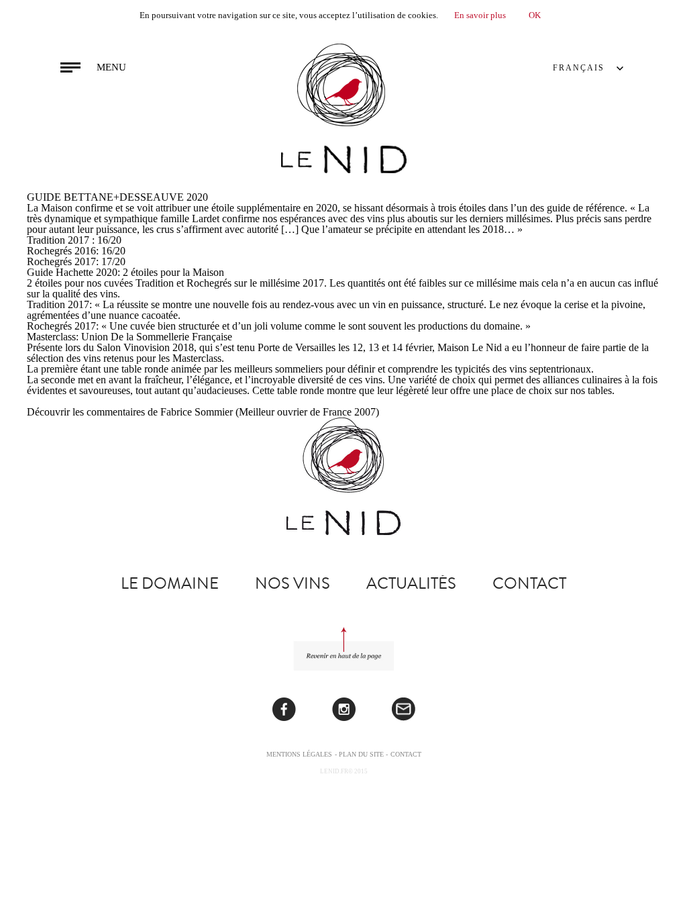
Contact (529, 583)
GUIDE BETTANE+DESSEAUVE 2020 (117, 197)
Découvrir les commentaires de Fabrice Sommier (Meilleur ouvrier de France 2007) (203, 412)
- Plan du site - (361, 754)
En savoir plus (480, 15)
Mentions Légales (299, 754)
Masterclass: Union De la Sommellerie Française (129, 336)
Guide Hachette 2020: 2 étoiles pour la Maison (125, 272)
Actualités (411, 583)
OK (535, 15)
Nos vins (292, 583)
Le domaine (170, 583)
